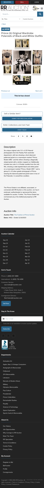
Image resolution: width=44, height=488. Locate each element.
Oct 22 (5, 250)
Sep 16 (5, 240)
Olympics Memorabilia (10, 387)
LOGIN (36, 2)
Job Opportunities (9, 429)
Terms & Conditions (9, 443)
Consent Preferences (12, 484)
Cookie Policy (7, 446)
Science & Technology (10, 407)
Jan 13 (27, 240)
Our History (7, 426)
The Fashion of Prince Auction (24, 215)
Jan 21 (27, 243)
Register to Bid (8, 462)
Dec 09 (5, 260)
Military (5, 384)
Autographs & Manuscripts (12, 368)
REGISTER (7, 2)
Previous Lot (5, 91)
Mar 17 (27, 253)
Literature (6, 378)
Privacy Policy (7, 449)
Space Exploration (9, 410)
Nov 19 (5, 256)
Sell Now (6, 303)
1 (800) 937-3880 (12, 276)
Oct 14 (5, 246)
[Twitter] (23, 136)
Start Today (22, 130)
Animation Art (7, 361)
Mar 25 (27, 256)
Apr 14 (27, 260)
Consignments (8, 472)
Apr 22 (27, 263)
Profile (5, 469)
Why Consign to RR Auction (12, 433)
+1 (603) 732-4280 (17, 279)
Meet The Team (8, 436)
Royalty (5, 404)
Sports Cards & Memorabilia (12, 413)
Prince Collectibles (9, 397)
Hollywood (6, 371)
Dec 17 (5, 263)
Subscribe (6, 329)
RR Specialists (8, 439)
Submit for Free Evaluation (22, 118)
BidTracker (6, 465)
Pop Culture (7, 390)
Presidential (7, 394)
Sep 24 (5, 243)
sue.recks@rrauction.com (13, 285)
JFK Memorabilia (8, 374)
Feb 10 (27, 246)
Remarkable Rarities (10, 400)
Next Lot (38, 91)
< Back (3, 24)
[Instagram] (27, 136)
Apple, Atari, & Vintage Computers (14, 364)
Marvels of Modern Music (11, 381)
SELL (22, 2)
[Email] (31, 136)
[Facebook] (18, 136)
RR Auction (19, 480)
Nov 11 (5, 253)
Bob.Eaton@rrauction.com (13, 298)
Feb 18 (27, 250)
